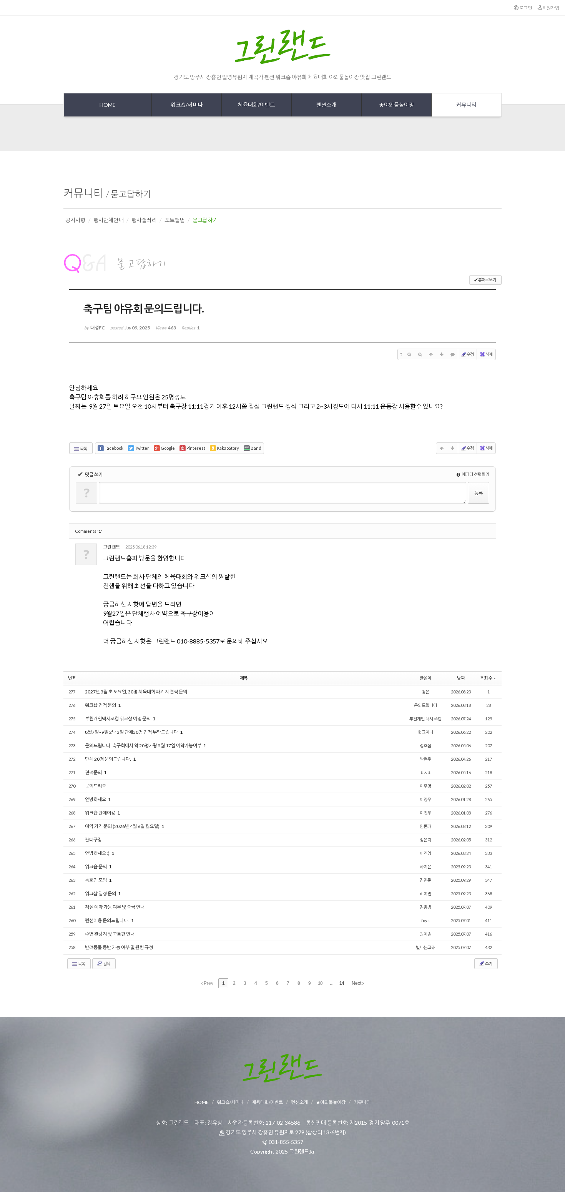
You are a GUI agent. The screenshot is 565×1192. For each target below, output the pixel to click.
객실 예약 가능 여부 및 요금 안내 (115, 907)
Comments (88, 531)
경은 (425, 691)
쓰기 (488, 963)
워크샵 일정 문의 (101, 893)
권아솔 (425, 933)
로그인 (525, 8)
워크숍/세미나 (230, 1102)
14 (341, 983)
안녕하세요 (96, 799)
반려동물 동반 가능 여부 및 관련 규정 (119, 947)
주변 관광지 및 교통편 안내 (110, 934)
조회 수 (486, 677)
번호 (72, 677)
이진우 (425, 812)
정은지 (425, 839)
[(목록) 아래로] (441, 354)
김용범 (425, 906)
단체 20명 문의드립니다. (108, 759)
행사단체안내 (108, 220)
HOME (201, 1102)
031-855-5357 (286, 1142)
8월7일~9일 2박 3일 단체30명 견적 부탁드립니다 (132, 732)
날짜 (461, 677)
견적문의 (94, 772)
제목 (244, 677)
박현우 (425, 758)
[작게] (420, 354)
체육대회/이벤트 (267, 1102)
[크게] (409, 354)
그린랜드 (111, 547)
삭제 (488, 354)
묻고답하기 (131, 194)
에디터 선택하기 (475, 474)
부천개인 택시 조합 (425, 718)
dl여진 (425, 893)
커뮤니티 (83, 192)
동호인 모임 (96, 880)
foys (425, 920)
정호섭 (425, 745)
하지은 (425, 866)
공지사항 (75, 220)
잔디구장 (93, 840)
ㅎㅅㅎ (425, 772)
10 (320, 983)
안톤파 (425, 826)
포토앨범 (174, 220)
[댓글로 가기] (452, 354)
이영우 (425, 799)
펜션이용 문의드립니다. (107, 920)
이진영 (425, 853)
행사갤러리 (143, 220)
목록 (83, 448)
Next (357, 983)
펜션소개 (299, 1102)
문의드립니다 (425, 705)
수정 (470, 354)
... (331, 983)
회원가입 (550, 8)
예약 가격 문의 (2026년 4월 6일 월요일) (122, 826)
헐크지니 (425, 732)
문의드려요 (95, 786)
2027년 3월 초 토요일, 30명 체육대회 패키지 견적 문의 (136, 692)
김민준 (425, 880)
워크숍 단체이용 (100, 813)
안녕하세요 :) (97, 853)
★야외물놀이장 (331, 1102)
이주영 (425, 785)
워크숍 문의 (96, 866)
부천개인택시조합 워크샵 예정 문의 (118, 719)
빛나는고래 (425, 947)
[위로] (430, 354)
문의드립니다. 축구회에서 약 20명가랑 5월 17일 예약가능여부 (143, 745)
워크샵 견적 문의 (101, 705)
